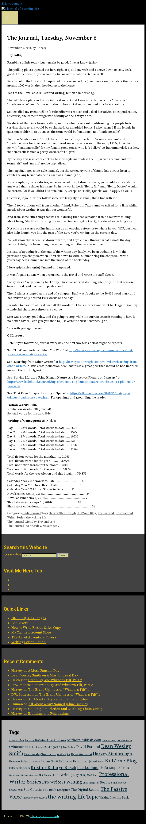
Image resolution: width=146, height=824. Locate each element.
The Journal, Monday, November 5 (31, 522)
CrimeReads (18, 747)
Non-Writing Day (66, 775)
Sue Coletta (33, 789)
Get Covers (19, 623)
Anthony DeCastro (35, 740)
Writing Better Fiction (28, 642)
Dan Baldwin (69, 747)
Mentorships (14, 775)
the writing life (36, 517)
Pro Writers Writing (62, 782)
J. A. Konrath (34, 761)
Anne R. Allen (16, 740)
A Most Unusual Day (43, 670)
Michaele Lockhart (29, 775)
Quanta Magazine (91, 783)
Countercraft (109, 740)
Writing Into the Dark (114, 797)
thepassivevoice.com (35, 797)
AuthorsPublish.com (84, 740)
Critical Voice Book (40, 747)
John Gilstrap (96, 761)
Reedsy (105, 782)
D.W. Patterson (22, 685)
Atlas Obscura (56, 740)
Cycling (56, 747)
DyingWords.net (81, 754)
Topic (92, 797)
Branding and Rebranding (48, 713)
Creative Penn (124, 740)
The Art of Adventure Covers (33, 637)
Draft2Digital (63, 754)
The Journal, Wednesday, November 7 (33, 526)
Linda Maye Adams (114, 768)
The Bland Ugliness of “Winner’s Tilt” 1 (58, 689)
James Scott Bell (52, 762)
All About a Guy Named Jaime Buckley (58, 699)
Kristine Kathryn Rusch (53, 767)
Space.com (16, 790)
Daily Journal (31, 513)
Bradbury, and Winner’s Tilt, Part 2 (55, 680)
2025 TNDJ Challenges (28, 618)
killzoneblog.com (19, 768)
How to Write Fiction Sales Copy (36, 628)
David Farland (88, 747)
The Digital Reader (85, 790)
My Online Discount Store (31, 632)
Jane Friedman (76, 761)
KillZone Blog (86, 513)
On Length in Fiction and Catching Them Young (65, 709)
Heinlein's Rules (18, 761)
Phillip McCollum (89, 775)
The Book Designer (56, 790)
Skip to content (12, 4)
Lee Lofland (106, 513)
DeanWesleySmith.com (40, 754)
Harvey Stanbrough (62, 513)
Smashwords (119, 782)
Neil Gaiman (45, 775)
